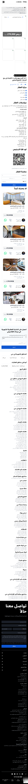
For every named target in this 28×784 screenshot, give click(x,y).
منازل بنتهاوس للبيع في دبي (21, 399)
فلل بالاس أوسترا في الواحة (22, 592)
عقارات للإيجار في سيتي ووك (21, 436)
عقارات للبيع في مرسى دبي (21, 410)
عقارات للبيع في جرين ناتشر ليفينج (20, 417)
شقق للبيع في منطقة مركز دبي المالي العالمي (18, 380)
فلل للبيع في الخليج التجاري (21, 502)
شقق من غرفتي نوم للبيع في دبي (20, 373)
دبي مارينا (23, 358)
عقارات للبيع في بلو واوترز (22, 533)
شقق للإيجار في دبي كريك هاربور (21, 548)
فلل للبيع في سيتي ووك (22, 518)
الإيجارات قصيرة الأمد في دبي (21, 447)
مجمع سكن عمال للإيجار (22, 562)
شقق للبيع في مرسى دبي (22, 384)
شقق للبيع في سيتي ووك (22, 514)
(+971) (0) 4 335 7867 (21, 727)
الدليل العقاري (24, 577)
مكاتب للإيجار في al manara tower (18, 10)
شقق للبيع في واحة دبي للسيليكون (20, 385)
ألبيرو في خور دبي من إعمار (22, 590)
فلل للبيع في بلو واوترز (22, 535)
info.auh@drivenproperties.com (15, 714)
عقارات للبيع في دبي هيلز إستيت (20, 541)
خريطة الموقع (12, 780)
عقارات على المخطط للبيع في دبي (20, 472)
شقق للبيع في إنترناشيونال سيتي (21, 522)
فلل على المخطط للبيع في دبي (21, 474)
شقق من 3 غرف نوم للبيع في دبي (20, 375)
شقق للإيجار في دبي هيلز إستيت (21, 540)
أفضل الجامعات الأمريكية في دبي (20, 574)
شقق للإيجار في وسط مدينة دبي (21, 508)
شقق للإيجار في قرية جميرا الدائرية (20, 555)
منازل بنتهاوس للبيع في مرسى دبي (20, 466)
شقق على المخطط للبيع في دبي (21, 471)
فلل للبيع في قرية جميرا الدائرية (21, 558)
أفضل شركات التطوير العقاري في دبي (20, 567)
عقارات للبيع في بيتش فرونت (21, 414)
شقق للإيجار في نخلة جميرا (22, 491)
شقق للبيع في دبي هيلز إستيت (21, 539)
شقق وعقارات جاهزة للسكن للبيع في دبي (19, 478)
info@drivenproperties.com (17, 722)
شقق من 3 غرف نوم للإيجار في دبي (20, 428)
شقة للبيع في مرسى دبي (22, 482)
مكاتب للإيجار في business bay (19, 9)
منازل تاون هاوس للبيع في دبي (21, 396)
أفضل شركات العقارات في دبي (21, 573)
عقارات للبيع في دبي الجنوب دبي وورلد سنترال (18, 411)
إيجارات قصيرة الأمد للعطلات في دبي (20, 448)
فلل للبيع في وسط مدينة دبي (21, 510)
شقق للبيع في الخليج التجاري (21, 498)
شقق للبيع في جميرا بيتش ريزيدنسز (20, 388)
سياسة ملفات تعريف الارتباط (5, 780)
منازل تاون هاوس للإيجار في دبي (21, 438)
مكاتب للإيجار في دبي (11, 7)
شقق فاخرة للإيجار (23, 456)
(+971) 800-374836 (20, 721)
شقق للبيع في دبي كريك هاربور (21, 383)
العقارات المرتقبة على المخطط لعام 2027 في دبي (17, 597)
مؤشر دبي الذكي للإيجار (22, 575)
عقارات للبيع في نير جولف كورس (20, 418)
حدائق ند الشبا (24, 582)
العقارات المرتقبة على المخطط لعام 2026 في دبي (17, 596)
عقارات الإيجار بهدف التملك (21, 563)
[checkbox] (26, 335)
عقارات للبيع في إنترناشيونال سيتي (20, 525)
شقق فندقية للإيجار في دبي (21, 440)
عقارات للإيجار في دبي (19, 7)
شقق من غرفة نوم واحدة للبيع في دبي (20, 372)
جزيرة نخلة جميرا (13, 358)
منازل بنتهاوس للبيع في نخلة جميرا (20, 467)
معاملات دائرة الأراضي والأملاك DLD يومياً (19, 566)
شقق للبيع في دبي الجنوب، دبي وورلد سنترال (18, 387)
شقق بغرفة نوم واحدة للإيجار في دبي (20, 425)
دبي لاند (4, 358)
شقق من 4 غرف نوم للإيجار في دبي (20, 429)
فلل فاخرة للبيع (24, 455)
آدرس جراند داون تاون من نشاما (21, 588)
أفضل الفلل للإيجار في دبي (22, 437)
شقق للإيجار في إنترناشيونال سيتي (20, 524)
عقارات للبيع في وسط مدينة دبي (20, 509)
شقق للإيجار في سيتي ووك (22, 516)
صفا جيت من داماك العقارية (21, 586)
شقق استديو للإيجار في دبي (21, 423)
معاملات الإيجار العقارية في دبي (21, 564)
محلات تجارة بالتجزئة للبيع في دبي (20, 402)
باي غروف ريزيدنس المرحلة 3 (21, 581)
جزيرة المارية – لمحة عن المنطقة (18, 366)
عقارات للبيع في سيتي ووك (21, 517)
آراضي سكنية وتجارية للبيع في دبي (20, 406)
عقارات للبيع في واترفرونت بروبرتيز (20, 419)
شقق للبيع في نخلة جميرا (22, 391)
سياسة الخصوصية (18, 780)
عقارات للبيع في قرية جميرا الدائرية (20, 413)
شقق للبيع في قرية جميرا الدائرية (21, 390)
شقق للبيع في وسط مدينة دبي (21, 381)
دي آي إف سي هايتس (22, 589)
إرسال (14, 185)
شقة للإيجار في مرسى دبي (22, 483)
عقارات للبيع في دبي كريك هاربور (20, 550)
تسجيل (14, 347)
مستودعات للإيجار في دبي (22, 444)
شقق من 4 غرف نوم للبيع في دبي (20, 376)
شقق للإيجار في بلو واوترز (22, 532)
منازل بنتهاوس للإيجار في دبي (21, 433)
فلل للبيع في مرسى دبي (22, 486)
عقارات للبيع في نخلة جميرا (21, 493)
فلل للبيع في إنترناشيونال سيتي (21, 527)
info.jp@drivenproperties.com (16, 769)
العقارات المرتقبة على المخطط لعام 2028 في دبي (17, 598)
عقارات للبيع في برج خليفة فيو (21, 415)
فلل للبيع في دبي (23, 395)
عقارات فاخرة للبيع (23, 452)
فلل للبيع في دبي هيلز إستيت (21, 543)
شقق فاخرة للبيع (24, 453)
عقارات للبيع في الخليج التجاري (21, 501)
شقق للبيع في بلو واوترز (22, 531)
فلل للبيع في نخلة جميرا (22, 494)
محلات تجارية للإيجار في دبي (21, 445)
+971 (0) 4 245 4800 (21, 719)
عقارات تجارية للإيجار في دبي (21, 442)
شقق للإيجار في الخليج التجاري (21, 499)
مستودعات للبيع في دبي (22, 403)
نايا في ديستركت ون (23, 583)
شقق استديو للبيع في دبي (22, 371)
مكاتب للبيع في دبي (23, 398)
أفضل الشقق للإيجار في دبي (21, 434)
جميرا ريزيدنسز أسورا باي (22, 585)
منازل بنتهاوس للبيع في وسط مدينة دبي (19, 464)
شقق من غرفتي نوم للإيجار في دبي (20, 426)
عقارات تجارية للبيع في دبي (21, 405)
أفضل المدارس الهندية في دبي (21, 571)
